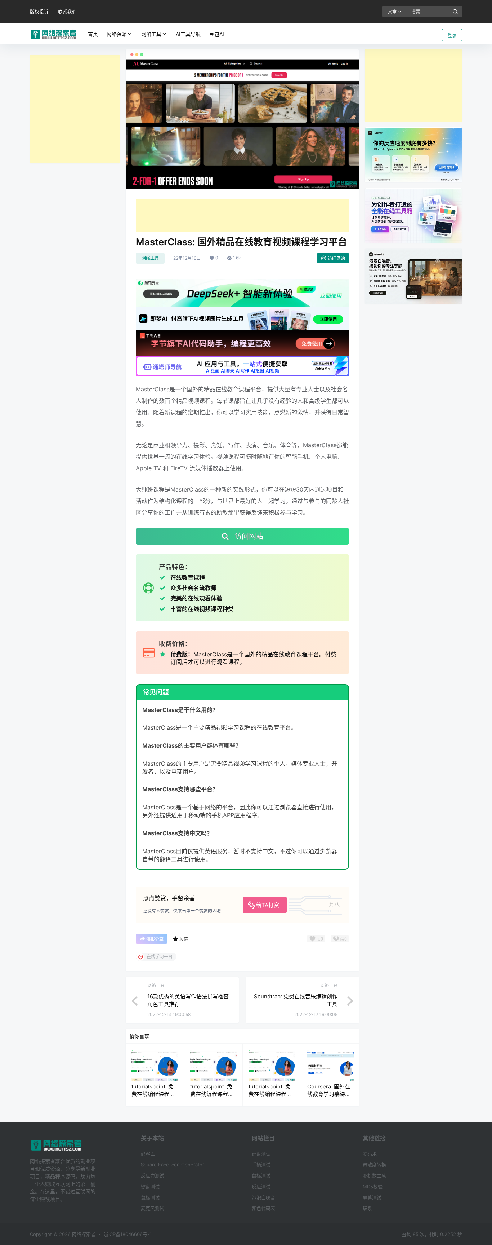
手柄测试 (261, 1164)
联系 (367, 1208)
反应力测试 (152, 1175)
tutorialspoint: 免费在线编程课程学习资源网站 (153, 1094)
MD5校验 (373, 1186)
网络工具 (151, 34)
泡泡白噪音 (263, 1197)
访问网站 (336, 258)
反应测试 (261, 1186)
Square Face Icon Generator (172, 1164)
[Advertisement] (75, 109)
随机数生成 (374, 1175)
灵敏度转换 (374, 1164)
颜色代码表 (263, 1208)
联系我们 (67, 11)
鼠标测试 (150, 1197)
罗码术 (370, 1154)
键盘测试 (150, 1186)
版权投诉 (39, 11)
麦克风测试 (152, 1208)
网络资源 (117, 34)
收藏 (183, 939)
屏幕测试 (372, 1197)
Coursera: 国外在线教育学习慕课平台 (328, 1094)
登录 (452, 35)
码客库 (148, 1154)
